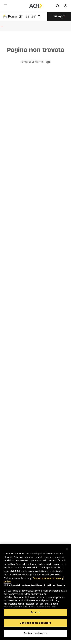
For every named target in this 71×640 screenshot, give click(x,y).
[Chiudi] (67, 549)
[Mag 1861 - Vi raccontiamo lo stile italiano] (59, 16)
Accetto (35, 612)
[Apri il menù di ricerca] (57, 6)
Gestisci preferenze (35, 633)
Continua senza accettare (35, 622)
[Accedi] (65, 6)
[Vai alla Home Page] (36, 5)
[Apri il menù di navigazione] (5, 6)
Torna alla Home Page (35, 62)
